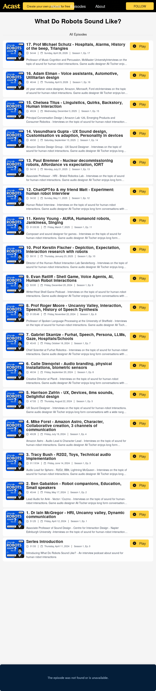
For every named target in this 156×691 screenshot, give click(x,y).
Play (142, 46)
